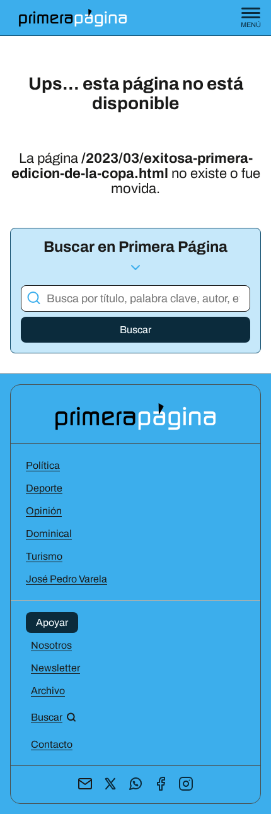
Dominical (49, 533)
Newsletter (55, 668)
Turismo (44, 556)
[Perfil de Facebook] (160, 784)
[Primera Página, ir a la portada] (135, 415)
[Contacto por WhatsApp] (135, 784)
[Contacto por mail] (85, 784)
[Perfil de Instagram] (185, 784)
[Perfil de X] (110, 784)
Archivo (48, 690)
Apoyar (52, 622)
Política (43, 465)
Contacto (51, 744)
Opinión (44, 510)
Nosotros (51, 645)
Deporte (44, 488)
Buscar (135, 329)
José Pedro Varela (66, 579)
